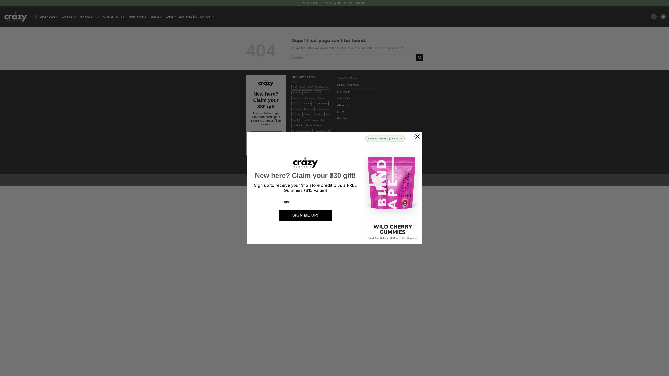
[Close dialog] (417, 136)
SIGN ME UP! (305, 215)
